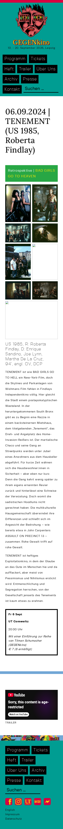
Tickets (38, 59)
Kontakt (12, 89)
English (10, 810)
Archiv (11, 79)
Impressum (12, 814)
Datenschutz (13, 819)
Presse (30, 79)
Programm (14, 59)
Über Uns (46, 69)
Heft (9, 69)
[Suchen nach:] (40, 89)
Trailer (25, 69)
